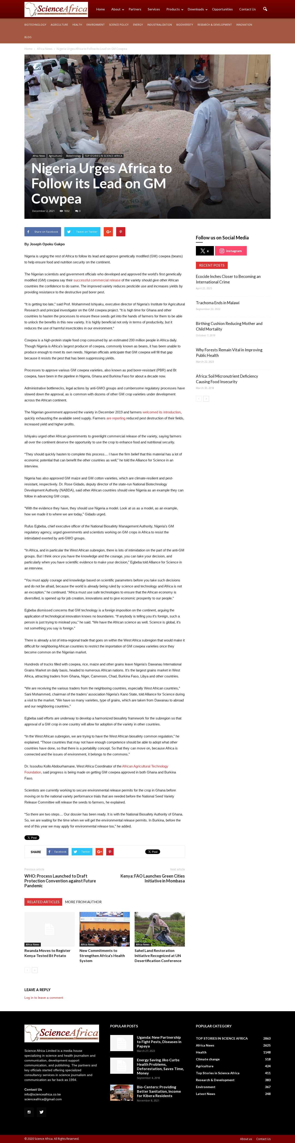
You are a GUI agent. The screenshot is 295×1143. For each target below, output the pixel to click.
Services (154, 9)
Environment (95, 24)
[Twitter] (41, 1112)
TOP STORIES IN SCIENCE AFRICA (103, 155)
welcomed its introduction (162, 412)
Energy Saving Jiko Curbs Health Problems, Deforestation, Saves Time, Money (160, 1066)
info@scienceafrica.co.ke (42, 1094)
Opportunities (222, 9)
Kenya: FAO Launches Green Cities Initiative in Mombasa (153, 878)
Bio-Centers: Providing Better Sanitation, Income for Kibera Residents (159, 1091)
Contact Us (247, 9)
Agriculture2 (55, 155)
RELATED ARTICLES (43, 902)
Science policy (119, 24)
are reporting (115, 418)
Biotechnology (35, 24)
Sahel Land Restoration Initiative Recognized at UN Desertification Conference (158, 955)
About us (246, 1139)
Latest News (205, 1094)
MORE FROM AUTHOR (83, 902)
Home (100, 9)
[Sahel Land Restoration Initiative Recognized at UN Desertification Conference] (160, 929)
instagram (234, 251)
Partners (135, 9)
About (116, 9)
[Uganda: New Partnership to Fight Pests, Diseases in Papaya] (121, 1043)
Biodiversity (184, 24)
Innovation (244, 24)
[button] (265, 9)
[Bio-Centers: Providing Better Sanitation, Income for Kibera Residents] (121, 1093)
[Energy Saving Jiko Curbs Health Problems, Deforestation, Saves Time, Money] (121, 1066)
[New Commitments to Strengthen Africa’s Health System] (105, 929)
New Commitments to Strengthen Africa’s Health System (102, 955)
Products (173, 9)
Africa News (39, 155)
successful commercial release (97, 280)
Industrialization (159, 24)
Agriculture (59, 24)
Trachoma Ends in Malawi (217, 302)
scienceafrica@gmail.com (43, 1099)
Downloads (196, 9)
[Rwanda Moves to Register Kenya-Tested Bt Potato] (49, 929)
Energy (138, 24)
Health (77, 24)
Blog (28, 37)
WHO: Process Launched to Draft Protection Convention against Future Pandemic (60, 881)
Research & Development (215, 24)
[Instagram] (29, 1112)
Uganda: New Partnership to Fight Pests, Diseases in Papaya (159, 1041)
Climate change (208, 1059)
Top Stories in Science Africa (217, 1073)
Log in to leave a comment (43, 997)
